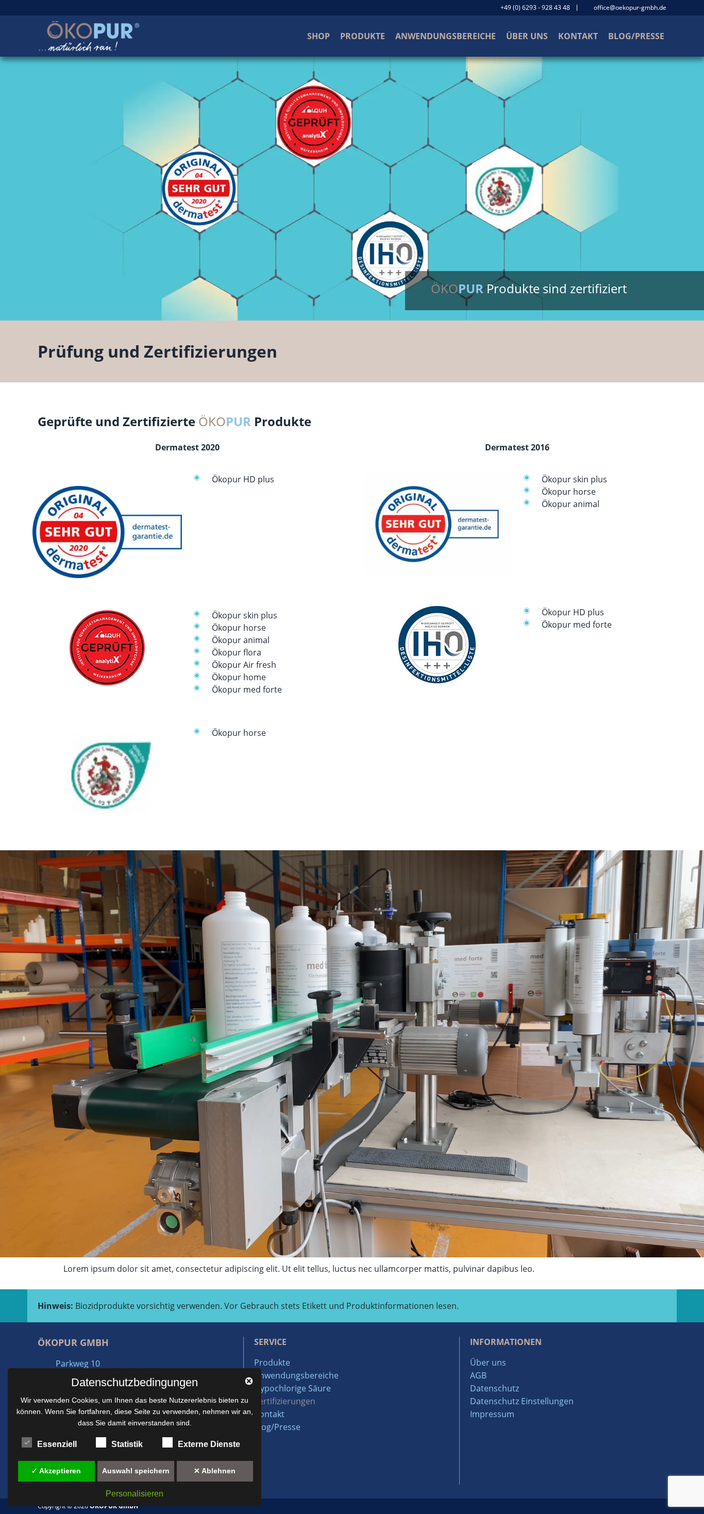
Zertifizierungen (284, 1401)
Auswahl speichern (136, 1471)
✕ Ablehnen (215, 1471)
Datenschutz (494, 1388)
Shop (318, 36)
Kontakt (578, 36)
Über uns (527, 36)
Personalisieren (134, 1493)
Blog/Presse (636, 36)
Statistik (127, 1444)
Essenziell (57, 1444)
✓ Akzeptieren (56, 1471)
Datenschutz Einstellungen (522, 1401)
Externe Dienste (209, 1444)
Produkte (362, 36)
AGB (478, 1375)
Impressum (492, 1414)
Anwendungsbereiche (445, 36)
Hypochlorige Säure (292, 1388)
